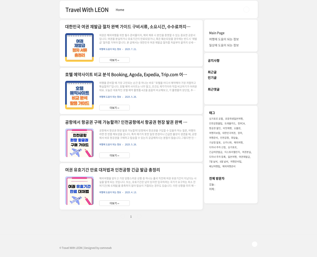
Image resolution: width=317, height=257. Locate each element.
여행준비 (213, 137)
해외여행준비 (229, 166)
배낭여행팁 (214, 166)
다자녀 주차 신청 (217, 147)
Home (120, 9)
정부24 (241, 123)
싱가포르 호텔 (216, 118)
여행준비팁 (235, 161)
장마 (240, 133)
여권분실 (246, 152)
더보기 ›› (114, 60)
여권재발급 (244, 157)
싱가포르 (232, 147)
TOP (255, 244)
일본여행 (232, 157)
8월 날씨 (224, 161)
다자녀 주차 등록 (217, 157)
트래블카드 (230, 123)
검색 (246, 9)
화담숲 (234, 137)
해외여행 (238, 142)
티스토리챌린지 (232, 152)
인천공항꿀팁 (215, 123)
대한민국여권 (229, 133)
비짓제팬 (227, 128)
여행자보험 (214, 133)
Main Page (216, 32)
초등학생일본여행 (234, 118)
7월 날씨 (213, 161)
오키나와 (227, 142)
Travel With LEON (87, 9)
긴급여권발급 (215, 152)
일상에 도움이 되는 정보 (224, 45)
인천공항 (224, 137)
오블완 (237, 128)
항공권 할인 (215, 128)
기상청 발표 (215, 142)
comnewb (106, 247)
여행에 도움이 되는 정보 (224, 39)
